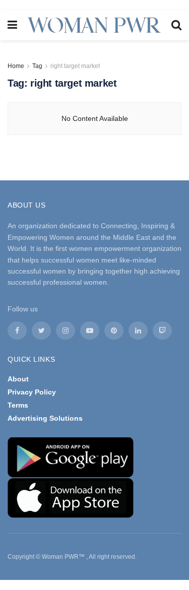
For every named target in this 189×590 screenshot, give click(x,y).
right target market (75, 66)
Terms (18, 405)
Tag (37, 66)
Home (16, 66)
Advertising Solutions (45, 418)
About (18, 379)
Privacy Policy (32, 392)
